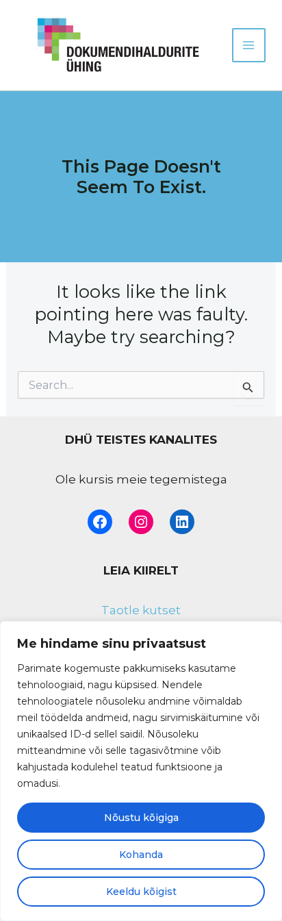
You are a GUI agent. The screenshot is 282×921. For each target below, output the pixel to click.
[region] (141, 771)
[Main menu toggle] (249, 45)
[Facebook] (100, 521)
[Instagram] (141, 521)
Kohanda (141, 854)
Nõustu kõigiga (141, 817)
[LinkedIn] (182, 521)
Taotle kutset (141, 610)
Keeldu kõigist (141, 891)
